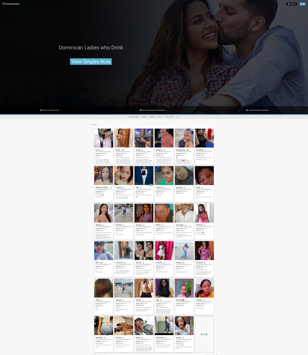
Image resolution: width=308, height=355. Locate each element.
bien (197, 195)
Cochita (178, 270)
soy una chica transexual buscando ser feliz (144, 270)
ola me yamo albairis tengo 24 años (164, 157)
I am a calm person (201, 234)
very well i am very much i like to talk (204, 197)
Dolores (199, 262)
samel (138, 262)
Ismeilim (99, 337)
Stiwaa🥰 (180, 300)
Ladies (160, 117)
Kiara (138, 337)
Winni (158, 225)
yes (116, 232)
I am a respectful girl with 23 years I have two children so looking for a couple (123, 272)
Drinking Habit (169, 117)
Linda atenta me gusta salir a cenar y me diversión (104, 345)
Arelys (178, 337)
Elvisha (119, 225)
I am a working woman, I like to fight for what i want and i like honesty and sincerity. (204, 273)
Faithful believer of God (161, 272)
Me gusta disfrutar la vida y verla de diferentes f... (184, 232)
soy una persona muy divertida (204, 157)
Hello (97, 309)
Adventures (159, 234)
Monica (99, 225)
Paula (138, 150)
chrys (118, 150)
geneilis (179, 187)
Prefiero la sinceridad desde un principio (164, 345)
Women (144, 117)
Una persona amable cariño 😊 (143, 232)
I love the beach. (120, 347)
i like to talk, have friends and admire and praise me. (143, 310)
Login (302, 4)
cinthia (199, 300)
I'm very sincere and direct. (162, 347)
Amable (97, 157)
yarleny (139, 225)
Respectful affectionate (182, 272)
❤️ (176, 157)
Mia (97, 262)
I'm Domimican (200, 308)
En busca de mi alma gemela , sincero (144, 345)
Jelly (98, 300)
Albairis (159, 150)
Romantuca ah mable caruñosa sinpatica (124, 195)
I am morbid (99, 197)
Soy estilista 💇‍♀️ (200, 232)
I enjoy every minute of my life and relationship (104, 232)
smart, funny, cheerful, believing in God (184, 347)
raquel (118, 300)
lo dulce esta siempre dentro (123, 157)
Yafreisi (199, 225)
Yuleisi (118, 187)
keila (198, 187)
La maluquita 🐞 (100, 195)
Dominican (152, 117)
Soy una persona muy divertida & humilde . (144, 195)
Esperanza (180, 150)
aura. (98, 150)
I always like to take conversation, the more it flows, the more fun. (184, 236)
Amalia (159, 262)
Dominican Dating (134, 117)
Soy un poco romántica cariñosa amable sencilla (122, 197)
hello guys (118, 307)
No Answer (159, 195)
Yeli (137, 187)
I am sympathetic (140, 234)
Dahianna (160, 337)
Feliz (97, 270)
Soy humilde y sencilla (201, 270)
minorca (119, 262)
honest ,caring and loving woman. (122, 310)
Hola (97, 307)
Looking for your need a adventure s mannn (164, 232)
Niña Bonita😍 (179, 345)
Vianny (179, 262)
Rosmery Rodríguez (102, 187)
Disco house (99, 272)
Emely (118, 337)
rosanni (159, 187)
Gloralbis (180, 225)
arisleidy (199, 150)
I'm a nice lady (119, 234)
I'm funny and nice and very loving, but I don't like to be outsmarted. (142, 273)
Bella (97, 347)
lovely (138, 300)
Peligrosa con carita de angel (123, 345)
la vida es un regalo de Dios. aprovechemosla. (144, 307)
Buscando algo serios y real (143, 157)
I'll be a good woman (201, 159)
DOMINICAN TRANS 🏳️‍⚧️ (161, 307)
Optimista (158, 270)
